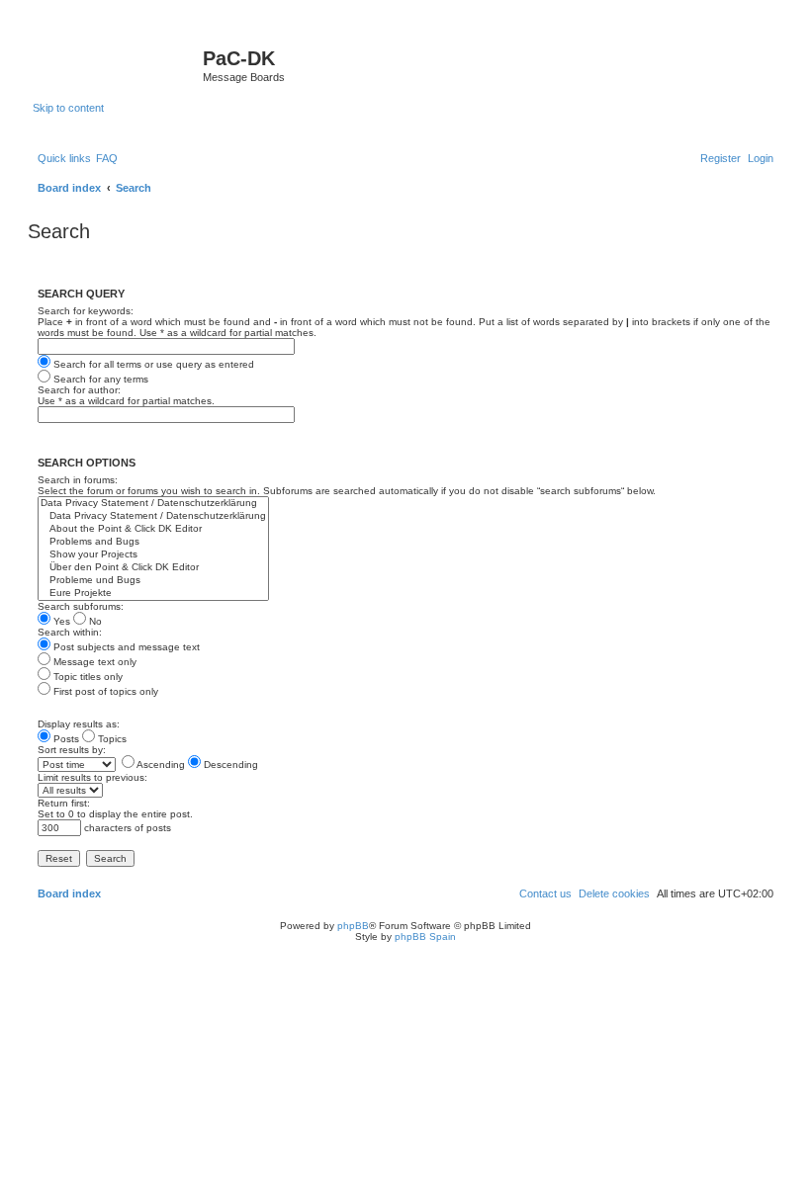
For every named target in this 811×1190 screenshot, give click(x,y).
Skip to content (68, 108)
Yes (60, 621)
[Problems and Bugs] (153, 542)
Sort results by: (72, 749)
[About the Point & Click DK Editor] (153, 529)
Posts (64, 738)
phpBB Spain (425, 936)
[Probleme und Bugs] (153, 580)
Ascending (160, 764)
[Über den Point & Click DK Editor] (153, 567)
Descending (229, 764)
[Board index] (118, 64)
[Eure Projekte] (153, 593)
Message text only (93, 661)
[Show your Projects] (153, 555)
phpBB (353, 925)
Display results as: (79, 724)
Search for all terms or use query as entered (152, 364)
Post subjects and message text (125, 646)
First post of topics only (104, 691)
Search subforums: (81, 606)
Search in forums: (78, 479)
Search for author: (79, 389)
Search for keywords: (86, 310)
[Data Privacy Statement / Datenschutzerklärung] (153, 503)
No (94, 621)
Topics (111, 738)
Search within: (70, 632)
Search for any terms (99, 379)
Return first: (64, 803)
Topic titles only (86, 676)
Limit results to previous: (92, 777)
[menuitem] (107, 158)
